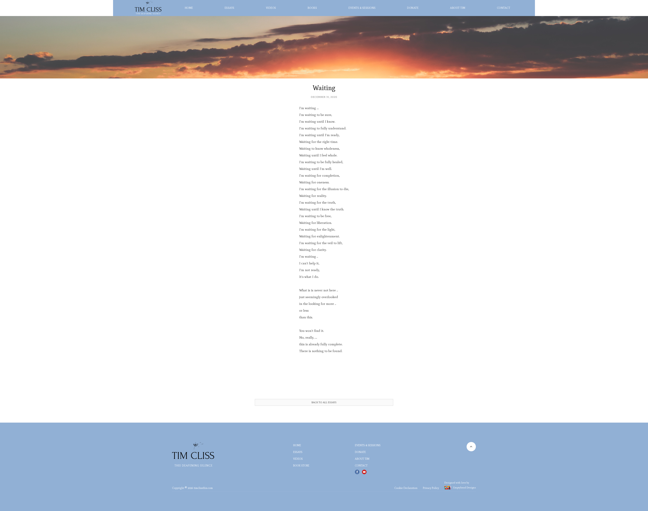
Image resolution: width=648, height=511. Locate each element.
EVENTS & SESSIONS (362, 7)
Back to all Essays (324, 402)
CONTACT (503, 7)
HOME (189, 7)
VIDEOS (271, 7)
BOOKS (312, 7)
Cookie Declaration (405, 488)
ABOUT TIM (457, 7)
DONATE (412, 7)
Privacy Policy (431, 488)
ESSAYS (229, 7)
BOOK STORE (301, 465)
